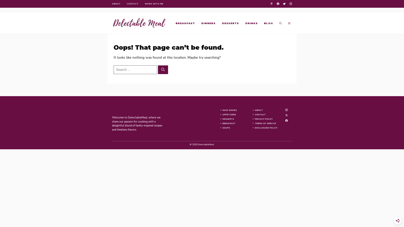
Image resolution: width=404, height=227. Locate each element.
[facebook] (278, 4)
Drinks (251, 23)
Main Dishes (230, 110)
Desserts (230, 23)
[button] (280, 23)
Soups (226, 128)
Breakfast (185, 23)
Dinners (208, 23)
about (116, 4)
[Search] (163, 69)
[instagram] (291, 4)
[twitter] (284, 4)
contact (133, 4)
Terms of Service (265, 123)
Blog (268, 23)
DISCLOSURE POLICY (266, 128)
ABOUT (259, 110)
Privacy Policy (264, 119)
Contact (260, 114)
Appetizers (229, 114)
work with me (154, 4)
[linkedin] (271, 4)
